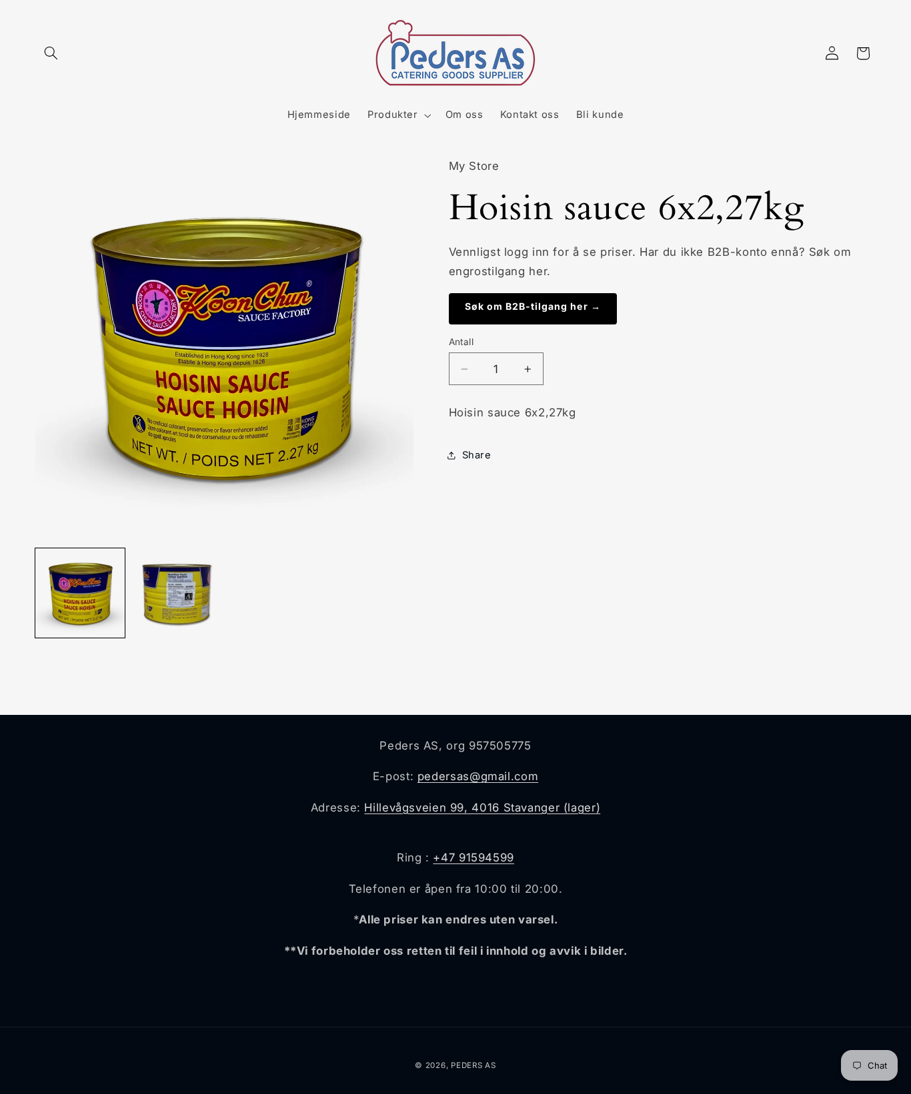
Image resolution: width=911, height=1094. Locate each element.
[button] (50, 53)
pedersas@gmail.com (477, 776)
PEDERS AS (473, 1065)
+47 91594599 (473, 857)
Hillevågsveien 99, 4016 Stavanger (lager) (482, 807)
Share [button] (477, 455)
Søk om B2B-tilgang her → (533, 306)
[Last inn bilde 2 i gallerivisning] (176, 593)
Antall (461, 341)
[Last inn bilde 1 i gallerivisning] (80, 593)
